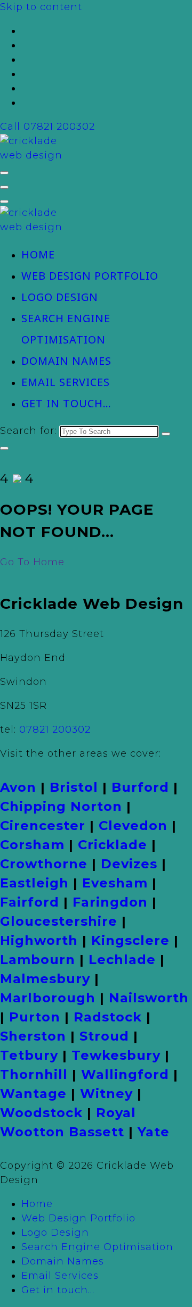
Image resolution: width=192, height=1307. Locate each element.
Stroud (104, 1036)
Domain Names (66, 361)
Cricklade (112, 844)
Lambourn (37, 959)
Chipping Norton (61, 806)
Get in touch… (66, 403)
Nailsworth (149, 998)
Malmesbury (45, 978)
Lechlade (122, 959)
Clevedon (133, 825)
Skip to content (41, 7)
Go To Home (32, 562)
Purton (34, 1017)
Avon (18, 787)
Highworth (39, 940)
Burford (140, 787)
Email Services (65, 382)
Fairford (29, 902)
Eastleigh (34, 883)
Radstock (108, 1017)
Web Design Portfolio (89, 276)
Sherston (33, 1036)
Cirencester (42, 825)
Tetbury (29, 1055)
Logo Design (59, 297)
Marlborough (47, 998)
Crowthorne (43, 864)
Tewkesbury (116, 1055)
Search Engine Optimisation (97, 1247)
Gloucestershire (58, 921)
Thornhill (34, 1074)
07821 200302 (55, 729)
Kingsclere (130, 940)
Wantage (33, 1093)
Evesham (115, 883)
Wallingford (125, 1074)
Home (38, 254)
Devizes (129, 864)
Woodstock (41, 1112)
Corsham (32, 844)
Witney (106, 1093)
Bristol (74, 787)
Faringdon (110, 902)
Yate (154, 1132)
